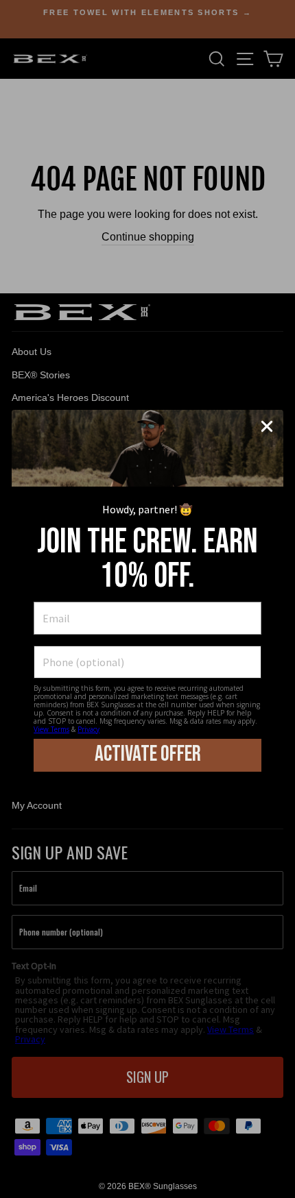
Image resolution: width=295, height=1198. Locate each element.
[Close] (267, 426)
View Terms (51, 729)
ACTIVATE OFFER (148, 754)
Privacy (88, 729)
